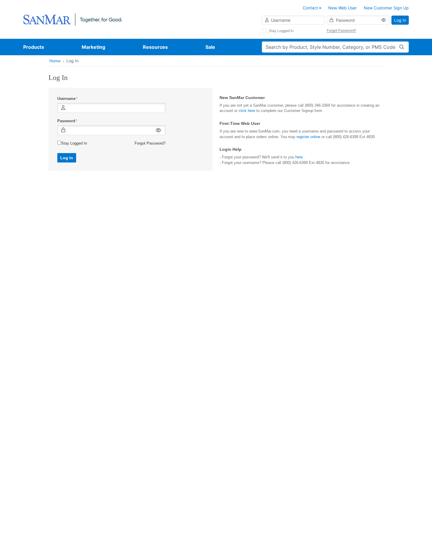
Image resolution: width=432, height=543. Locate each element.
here (299, 157)
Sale (210, 47)
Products (33, 47)
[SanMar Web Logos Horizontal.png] (72, 18)
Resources (155, 47)
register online (308, 137)
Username (66, 98)
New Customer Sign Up (386, 7)
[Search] (401, 47)
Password (66, 121)
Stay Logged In (281, 31)
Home (55, 60)
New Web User (342, 7)
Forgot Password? (341, 30)
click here (247, 110)
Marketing (93, 47)
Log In (400, 20)
